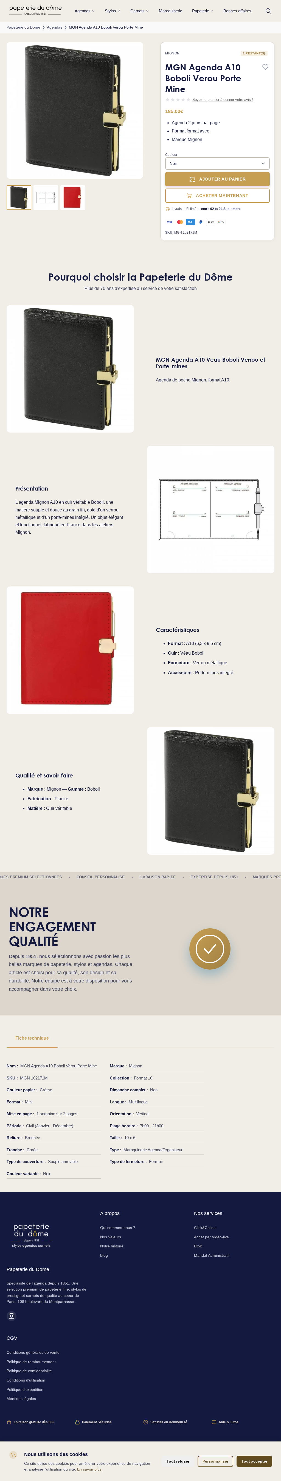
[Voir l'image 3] (72, 197)
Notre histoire (111, 1246)
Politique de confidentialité (29, 1371)
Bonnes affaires (237, 11)
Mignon (172, 53)
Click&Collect (205, 1227)
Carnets (137, 11)
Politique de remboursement (31, 1362)
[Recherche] (268, 11)
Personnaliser (215, 1461)
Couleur (171, 154)
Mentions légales (21, 1398)
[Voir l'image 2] (45, 197)
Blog (104, 1255)
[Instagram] (11, 1316)
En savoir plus (89, 1469)
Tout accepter (254, 1461)
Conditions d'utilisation (26, 1380)
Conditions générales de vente (33, 1352)
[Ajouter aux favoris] (265, 67)
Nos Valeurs (110, 1237)
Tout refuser (178, 1461)
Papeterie (200, 11)
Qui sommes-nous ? (117, 1227)
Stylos (110, 11)
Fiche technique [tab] (32, 1038)
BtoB (198, 1246)
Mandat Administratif (211, 1255)
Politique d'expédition (25, 1389)
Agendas (83, 11)
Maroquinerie (170, 11)
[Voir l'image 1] (19, 197)
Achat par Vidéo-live (211, 1237)
